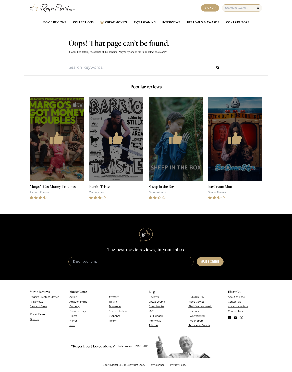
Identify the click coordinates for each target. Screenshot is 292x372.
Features (193, 311)
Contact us (234, 301)
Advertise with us (238, 306)
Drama (73, 315)
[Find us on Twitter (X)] (241, 317)
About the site (236, 297)
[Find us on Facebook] (229, 317)
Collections (83, 22)
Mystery (114, 297)
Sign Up (34, 319)
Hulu (72, 325)
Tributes (153, 325)
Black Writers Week (200, 306)
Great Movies (116, 22)
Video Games (196, 301)
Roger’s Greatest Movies (44, 297)
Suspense (114, 315)
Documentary (77, 311)
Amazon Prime (78, 301)
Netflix (113, 301)
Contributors (237, 22)
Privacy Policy (178, 364)
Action (73, 297)
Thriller (113, 320)
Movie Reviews (54, 22)
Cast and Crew (38, 306)
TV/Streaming (145, 22)
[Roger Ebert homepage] (52, 8)
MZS (151, 311)
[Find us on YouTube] (235, 317)
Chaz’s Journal (157, 301)
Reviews (154, 297)
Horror (73, 320)
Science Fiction (118, 311)
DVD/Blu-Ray (196, 297)
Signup (210, 7)
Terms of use (157, 364)
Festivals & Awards (203, 22)
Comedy (74, 306)
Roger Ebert (195, 320)
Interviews (171, 22)
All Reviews (36, 301)
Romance (115, 306)
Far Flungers (156, 315)
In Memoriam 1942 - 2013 (133, 346)
